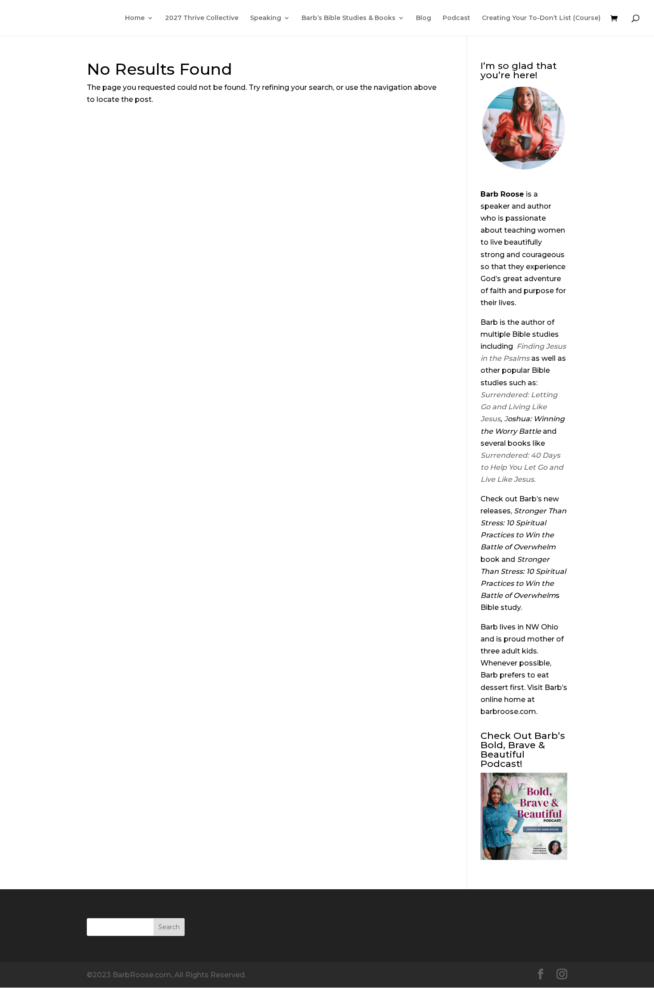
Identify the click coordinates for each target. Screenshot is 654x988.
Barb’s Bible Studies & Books (349, 18)
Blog (423, 18)
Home (135, 18)
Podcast (456, 18)
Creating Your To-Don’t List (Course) (541, 18)
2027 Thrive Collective (201, 18)
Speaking (265, 18)
